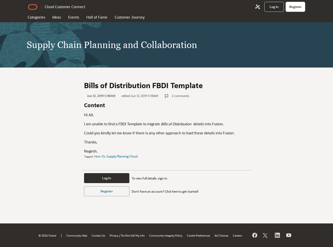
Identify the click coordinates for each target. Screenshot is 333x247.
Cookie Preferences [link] (198, 235)
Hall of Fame (96, 17)
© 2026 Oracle (47, 235)
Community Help (76, 235)
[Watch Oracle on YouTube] (288, 235)
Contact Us (98, 235)
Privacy (114, 235)
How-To (99, 156)
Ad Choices (221, 235)
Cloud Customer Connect (65, 6)
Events (73, 17)
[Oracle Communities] (257, 7)
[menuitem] (274, 7)
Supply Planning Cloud (122, 156)
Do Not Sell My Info (133, 235)
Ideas (56, 17)
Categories (36, 17)
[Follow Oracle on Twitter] (266, 235)
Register (107, 191)
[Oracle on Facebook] (254, 235)
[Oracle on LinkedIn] (277, 235)
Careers (237, 235)
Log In (106, 178)
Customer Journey (130, 17)
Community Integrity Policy (165, 235)
